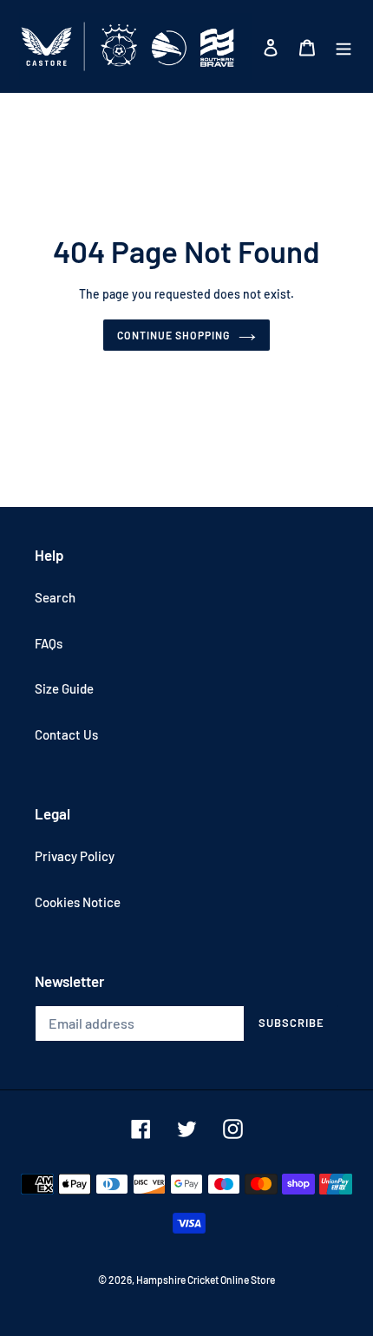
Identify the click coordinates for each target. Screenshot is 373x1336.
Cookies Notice (78, 902)
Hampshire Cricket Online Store (205, 1279)
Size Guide (64, 688)
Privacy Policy (75, 856)
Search (55, 597)
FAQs (48, 643)
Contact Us (66, 734)
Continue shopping (173, 335)
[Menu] (343, 46)
